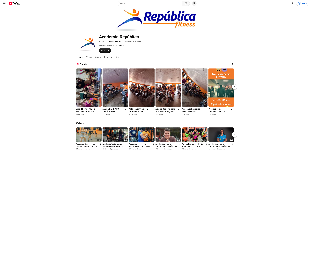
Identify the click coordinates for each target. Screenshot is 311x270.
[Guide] (4, 3)
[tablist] (155, 57)
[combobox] (150, 3)
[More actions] (232, 64)
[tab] (80, 57)
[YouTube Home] (14, 3)
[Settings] (292, 3)
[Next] (234, 86)
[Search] (186, 3)
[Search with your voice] (194, 3)
